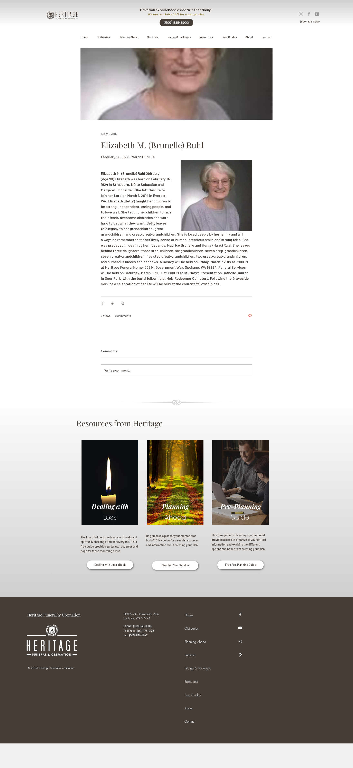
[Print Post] (123, 303)
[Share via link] (113, 303)
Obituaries (191, 628)
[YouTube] (317, 14)
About (188, 708)
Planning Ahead (195, 641)
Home (188, 615)
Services (189, 655)
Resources (191, 681)
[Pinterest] (240, 655)
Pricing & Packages (197, 668)
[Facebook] (309, 14)
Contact (189, 721)
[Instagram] (301, 14)
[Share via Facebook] (103, 303)
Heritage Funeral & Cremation (53, 615)
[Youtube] (240, 628)
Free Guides (192, 695)
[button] (128, 37)
